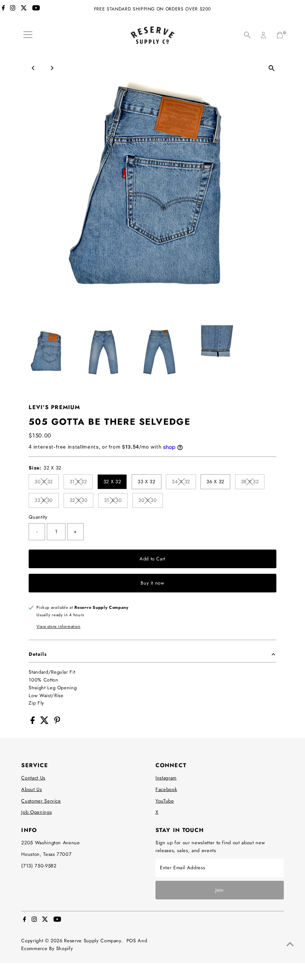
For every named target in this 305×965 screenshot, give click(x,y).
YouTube (164, 800)
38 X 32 (253, 482)
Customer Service (41, 800)
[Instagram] (12, 9)
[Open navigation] (28, 35)
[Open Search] (247, 35)
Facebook (166, 789)
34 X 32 (184, 482)
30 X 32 (47, 482)
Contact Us (33, 777)
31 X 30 (116, 501)
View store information (58, 626)
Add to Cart (152, 558)
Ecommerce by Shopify (47, 948)
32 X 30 (82, 501)
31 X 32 (81, 482)
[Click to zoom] (271, 68)
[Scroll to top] (290, 944)
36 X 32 (215, 481)
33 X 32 (146, 481)
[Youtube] (36, 9)
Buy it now (152, 582)
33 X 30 (47, 501)
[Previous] (33, 68)
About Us (31, 789)
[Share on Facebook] (33, 722)
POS (131, 940)
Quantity (38, 517)
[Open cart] (280, 35)
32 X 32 (112, 481)
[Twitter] (24, 9)
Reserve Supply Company (92, 940)
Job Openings (36, 812)
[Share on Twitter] (45, 722)
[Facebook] (3, 9)
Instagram (166, 777)
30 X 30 (150, 501)
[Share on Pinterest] (57, 722)
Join (219, 889)
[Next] (51, 68)
